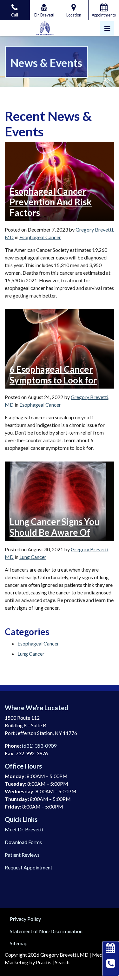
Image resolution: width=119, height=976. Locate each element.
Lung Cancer (32, 557)
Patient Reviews (22, 855)
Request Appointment (28, 867)
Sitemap (19, 943)
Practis (43, 962)
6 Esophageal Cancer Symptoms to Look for (53, 374)
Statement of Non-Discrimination (46, 931)
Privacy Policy (25, 919)
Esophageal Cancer (40, 237)
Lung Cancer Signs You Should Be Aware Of (54, 527)
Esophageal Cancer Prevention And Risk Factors (51, 202)
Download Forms (23, 842)
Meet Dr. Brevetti (24, 829)
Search (62, 962)
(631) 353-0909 (39, 746)
